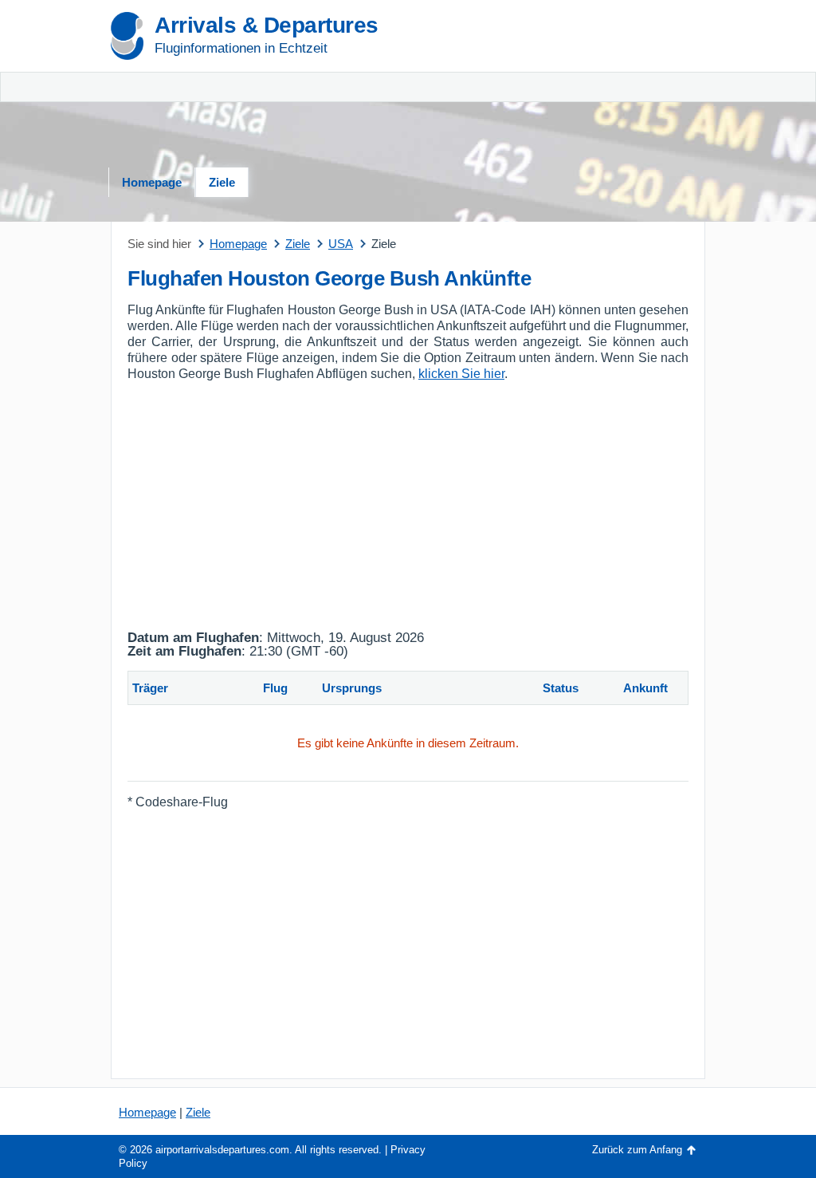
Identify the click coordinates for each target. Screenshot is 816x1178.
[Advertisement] (611, 87)
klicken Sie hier (461, 373)
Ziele (222, 182)
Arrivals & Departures (267, 25)
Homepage (152, 182)
